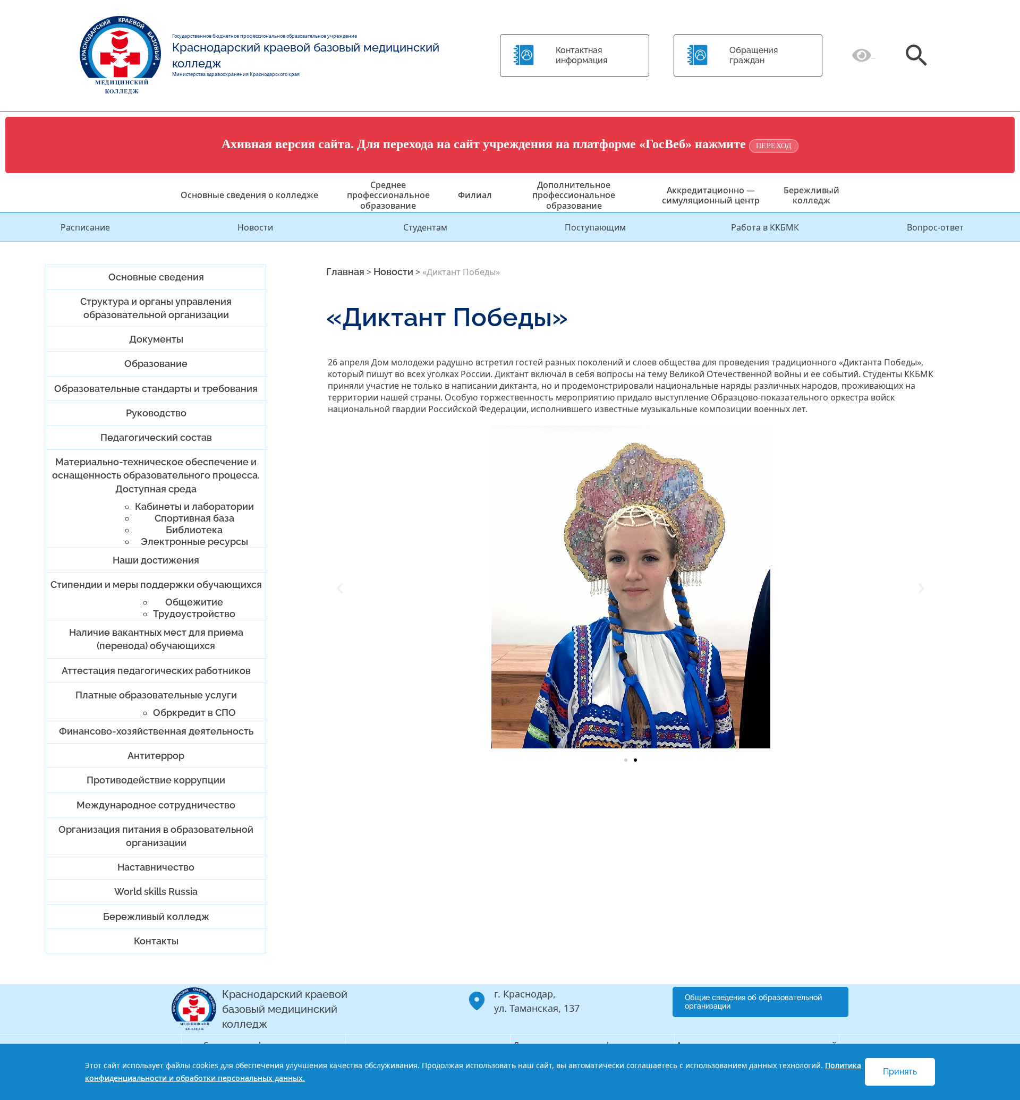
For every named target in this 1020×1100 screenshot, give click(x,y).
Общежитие (194, 602)
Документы (156, 339)
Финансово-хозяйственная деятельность (156, 731)
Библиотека (194, 529)
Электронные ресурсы (194, 541)
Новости (255, 227)
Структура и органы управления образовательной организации (156, 308)
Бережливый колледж (811, 195)
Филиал (475, 195)
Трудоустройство (194, 613)
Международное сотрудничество (155, 805)
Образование (156, 363)
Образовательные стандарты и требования (156, 388)
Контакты (156, 940)
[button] (339, 588)
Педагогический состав (156, 437)
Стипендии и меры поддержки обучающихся (156, 584)
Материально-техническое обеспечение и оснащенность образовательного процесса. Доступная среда (156, 475)
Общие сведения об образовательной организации (753, 1002)
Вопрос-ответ (935, 227)
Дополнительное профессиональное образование (573, 195)
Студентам (425, 227)
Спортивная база (194, 518)
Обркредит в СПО (194, 712)
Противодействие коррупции (156, 780)
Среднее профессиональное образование (388, 195)
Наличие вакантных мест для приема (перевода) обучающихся (156, 639)
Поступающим (595, 227)
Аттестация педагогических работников (156, 670)
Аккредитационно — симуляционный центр (711, 195)
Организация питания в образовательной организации (155, 836)
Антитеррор (156, 755)
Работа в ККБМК (765, 227)
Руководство (156, 413)
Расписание (85, 227)
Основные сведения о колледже (249, 195)
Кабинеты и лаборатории (194, 506)
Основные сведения (156, 277)
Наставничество (155, 867)
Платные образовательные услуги (156, 695)
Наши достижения (156, 560)
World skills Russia (156, 891)
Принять (900, 1072)
